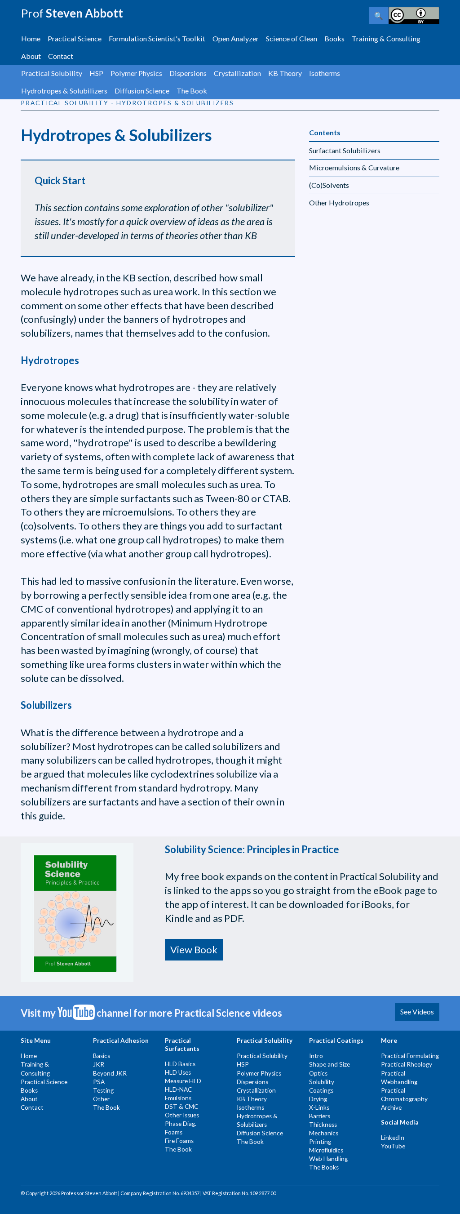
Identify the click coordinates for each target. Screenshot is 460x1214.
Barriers (319, 1116)
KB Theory (285, 73)
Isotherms (324, 73)
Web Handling (328, 1158)
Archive (391, 1107)
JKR (98, 1064)
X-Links (319, 1107)
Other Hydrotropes (339, 202)
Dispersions (188, 73)
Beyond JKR (110, 1073)
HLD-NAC (178, 1089)
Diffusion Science (142, 90)
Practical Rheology (406, 1064)
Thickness (323, 1124)
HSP (96, 73)
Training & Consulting (386, 38)
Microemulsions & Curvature (354, 167)
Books (334, 38)
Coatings (321, 1090)
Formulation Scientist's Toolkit (157, 38)
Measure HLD (183, 1081)
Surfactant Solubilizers (344, 150)
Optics (318, 1073)
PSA (99, 1081)
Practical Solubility (51, 73)
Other (101, 1099)
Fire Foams (179, 1140)
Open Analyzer (235, 38)
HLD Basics (180, 1063)
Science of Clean (291, 38)
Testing (103, 1090)
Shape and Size (329, 1064)
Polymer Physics (136, 73)
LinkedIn (392, 1137)
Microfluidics (326, 1150)
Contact (60, 56)
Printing (320, 1141)
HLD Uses (178, 1072)
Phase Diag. (180, 1123)
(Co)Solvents (329, 185)
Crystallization (237, 73)
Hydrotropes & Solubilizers (64, 90)
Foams (173, 1132)
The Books (324, 1167)
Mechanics (323, 1133)
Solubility (321, 1081)
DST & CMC (181, 1106)
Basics (101, 1055)
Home (30, 38)
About (31, 56)
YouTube (393, 1146)
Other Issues (182, 1115)
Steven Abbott (72, 13)
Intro (316, 1055)
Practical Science (75, 38)
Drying (318, 1099)
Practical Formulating (410, 1055)
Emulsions (178, 1098)
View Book (193, 949)
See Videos (417, 1011)
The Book (192, 90)
